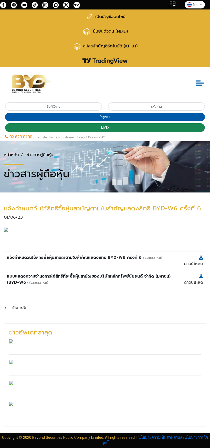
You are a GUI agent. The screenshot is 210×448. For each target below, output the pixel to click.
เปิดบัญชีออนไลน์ (109, 17)
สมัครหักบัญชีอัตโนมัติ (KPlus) (109, 46)
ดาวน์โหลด (193, 264)
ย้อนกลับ (18, 308)
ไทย (196, 4)
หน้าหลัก (11, 155)
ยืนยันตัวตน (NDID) (109, 31)
